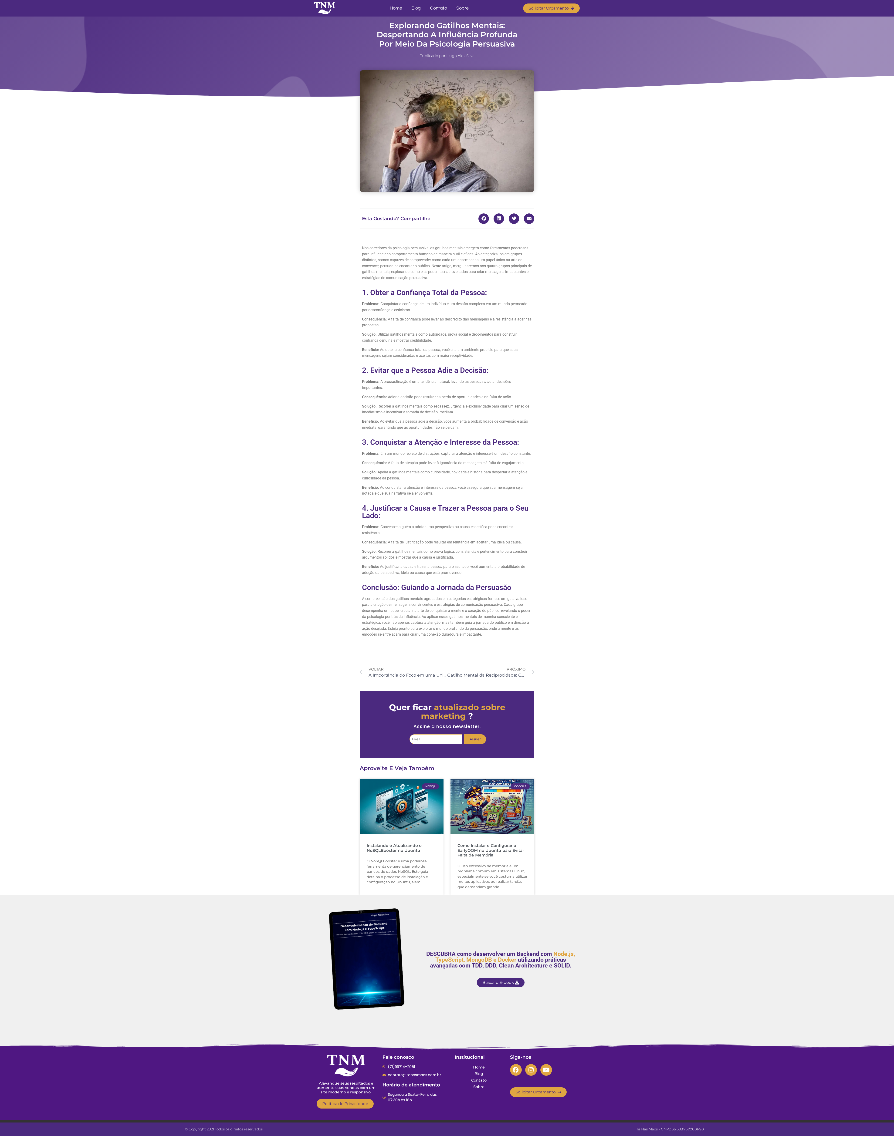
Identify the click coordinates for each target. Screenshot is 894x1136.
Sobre (462, 8)
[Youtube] (546, 1070)
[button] (483, 218)
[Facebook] (516, 1070)
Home (396, 8)
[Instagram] (531, 1070)
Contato (438, 8)
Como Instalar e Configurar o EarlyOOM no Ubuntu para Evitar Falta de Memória (490, 850)
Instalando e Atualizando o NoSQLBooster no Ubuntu (394, 848)
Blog (416, 8)
